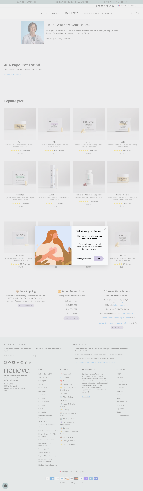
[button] (5, 486)
